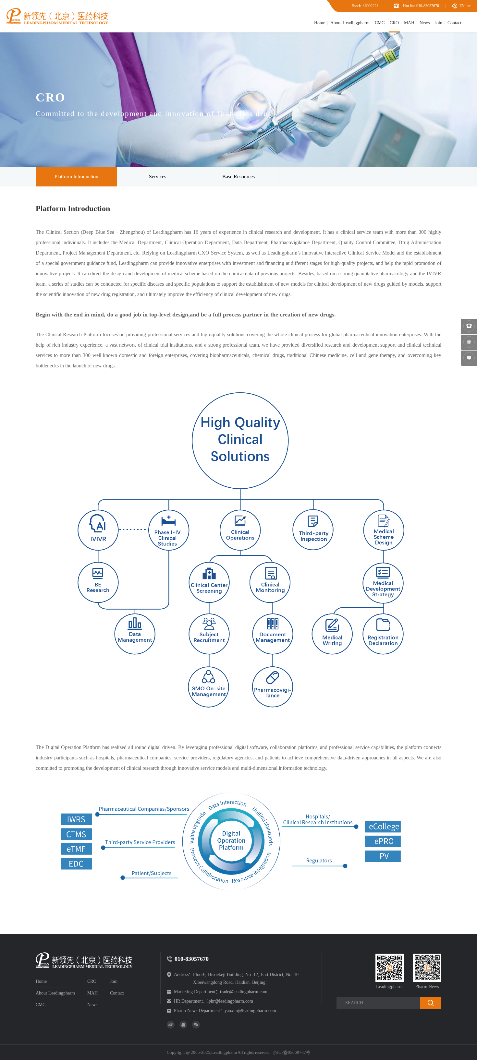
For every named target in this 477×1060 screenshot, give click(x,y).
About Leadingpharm (350, 22)
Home (319, 22)
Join (438, 22)
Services (157, 176)
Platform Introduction (76, 176)
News (425, 22)
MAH (409, 22)
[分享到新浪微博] (171, 1025)
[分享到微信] (196, 1025)
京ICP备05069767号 (291, 1052)
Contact (454, 22)
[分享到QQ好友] (183, 1025)
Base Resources (238, 176)
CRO (394, 22)
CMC (380, 22)
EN (462, 6)
